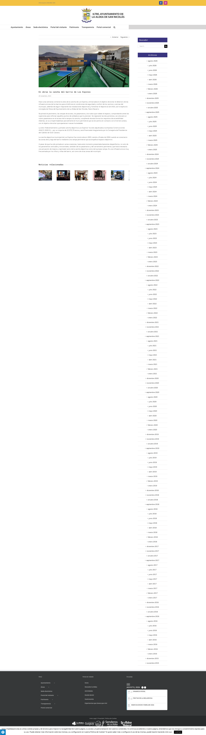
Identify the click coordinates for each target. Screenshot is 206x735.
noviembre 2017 (153, 551)
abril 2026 (153, 80)
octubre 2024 (153, 164)
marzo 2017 (152, 588)
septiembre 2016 (152, 616)
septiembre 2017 (152, 560)
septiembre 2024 (152, 168)
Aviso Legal (93, 718)
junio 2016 (153, 630)
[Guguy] (93, 721)
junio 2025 (153, 126)
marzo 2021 (152, 364)
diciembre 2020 (153, 378)
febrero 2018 (153, 537)
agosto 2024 (152, 173)
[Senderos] (109, 721)
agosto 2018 (152, 509)
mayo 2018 (152, 523)
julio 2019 (152, 458)
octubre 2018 (153, 500)
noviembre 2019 (153, 439)
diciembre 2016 (153, 602)
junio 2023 (153, 238)
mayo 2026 (152, 75)
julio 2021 (152, 346)
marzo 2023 (152, 252)
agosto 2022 (152, 285)
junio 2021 (153, 350)
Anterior (115, 37)
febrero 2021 (153, 369)
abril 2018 (153, 528)
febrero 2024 (153, 201)
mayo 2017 (152, 579)
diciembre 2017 (153, 546)
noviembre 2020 (153, 383)
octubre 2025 (153, 108)
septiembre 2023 (152, 224)
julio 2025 (152, 122)
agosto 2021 (152, 341)
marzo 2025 (152, 140)
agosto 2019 (152, 453)
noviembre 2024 (153, 159)
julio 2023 (152, 234)
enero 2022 (152, 318)
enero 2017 (152, 598)
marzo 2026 (152, 84)
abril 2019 (153, 472)
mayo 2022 (152, 299)
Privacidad (101, 718)
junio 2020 (153, 406)
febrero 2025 (153, 145)
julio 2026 (152, 66)
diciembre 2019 (153, 434)
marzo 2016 (152, 644)
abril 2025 (153, 136)
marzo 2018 (152, 532)
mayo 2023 (152, 243)
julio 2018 (152, 514)
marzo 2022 (152, 308)
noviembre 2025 (153, 103)
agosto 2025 (152, 117)
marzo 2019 (152, 476)
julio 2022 (152, 290)
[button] (114, 27)
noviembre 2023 (153, 215)
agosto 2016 (152, 621)
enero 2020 (152, 430)
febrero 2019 (153, 481)
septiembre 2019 (152, 448)
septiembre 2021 (152, 336)
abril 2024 (153, 192)
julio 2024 (152, 178)
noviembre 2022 (153, 271)
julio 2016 (152, 626)
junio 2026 (153, 70)
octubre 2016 (153, 612)
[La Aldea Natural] (126, 721)
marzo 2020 (152, 420)
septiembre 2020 (152, 392)
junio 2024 (153, 182)
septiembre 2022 (152, 280)
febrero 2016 (153, 649)
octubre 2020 (153, 388)
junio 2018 (153, 518)
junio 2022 (153, 294)
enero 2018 (152, 542)
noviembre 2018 (153, 495)
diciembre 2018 (153, 490)
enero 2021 (152, 374)
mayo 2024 (152, 187)
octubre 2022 (153, 276)
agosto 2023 (152, 229)
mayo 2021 (152, 355)
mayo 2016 (152, 635)
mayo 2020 (152, 411)
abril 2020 (153, 416)
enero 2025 (152, 150)
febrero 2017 (153, 593)
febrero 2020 (153, 425)
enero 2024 (152, 206)
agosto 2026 (152, 61)
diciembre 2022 (153, 266)
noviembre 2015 (153, 663)
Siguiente (124, 37)
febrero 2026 (153, 89)
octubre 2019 (153, 444)
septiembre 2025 (152, 112)
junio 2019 (153, 462)
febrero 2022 (153, 313)
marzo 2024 (152, 196)
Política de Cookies (111, 718)
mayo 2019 (152, 467)
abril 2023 (153, 248)
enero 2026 (152, 94)
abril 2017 (153, 584)
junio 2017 (153, 574)
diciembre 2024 (153, 154)
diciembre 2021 (153, 322)
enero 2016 (152, 654)
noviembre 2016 (153, 607)
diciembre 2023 (153, 210)
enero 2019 (152, 486)
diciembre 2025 (153, 98)
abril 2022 (153, 304)
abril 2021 (153, 360)
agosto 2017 (152, 565)
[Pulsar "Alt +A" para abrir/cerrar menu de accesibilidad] (3, 732)
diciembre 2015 (153, 658)
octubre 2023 (153, 220)
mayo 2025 (152, 131)
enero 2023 (152, 262)
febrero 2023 (153, 257)
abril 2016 (153, 640)
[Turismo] (78, 721)
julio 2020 (152, 402)
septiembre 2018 (152, 504)
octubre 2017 (153, 556)
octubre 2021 (153, 332)
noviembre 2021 (153, 327)
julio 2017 (152, 570)
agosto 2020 (152, 397)
